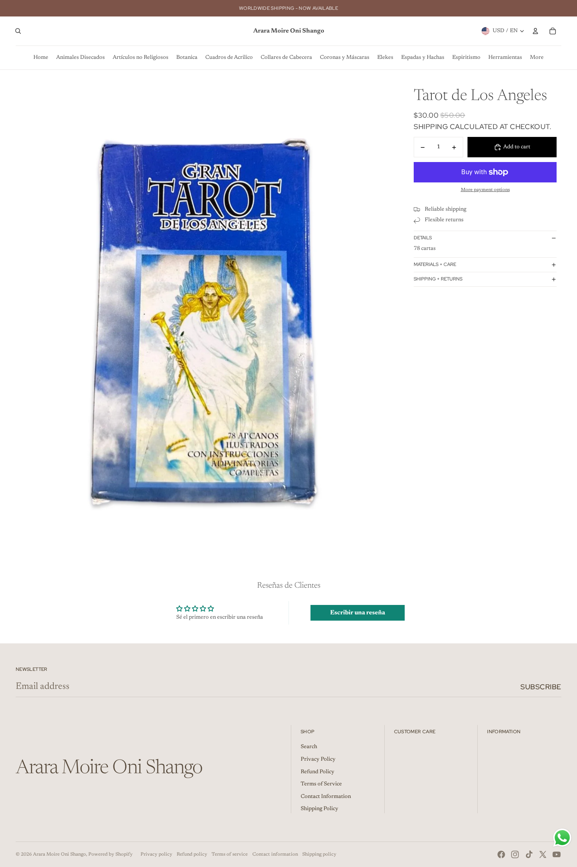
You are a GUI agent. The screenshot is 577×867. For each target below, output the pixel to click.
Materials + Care (435, 264)
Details (423, 238)
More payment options (485, 190)
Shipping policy (319, 854)
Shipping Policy (319, 809)
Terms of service (230, 854)
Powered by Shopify (110, 854)
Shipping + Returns (438, 279)
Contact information (275, 854)
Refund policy (192, 854)
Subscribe (540, 686)
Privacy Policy (318, 759)
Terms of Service (321, 784)
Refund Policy (317, 772)
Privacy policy (156, 854)
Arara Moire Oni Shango (59, 854)
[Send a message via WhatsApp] (562, 838)
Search (309, 747)
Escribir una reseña (357, 613)
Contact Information (326, 797)
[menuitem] (40, 57)
